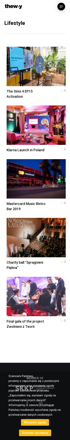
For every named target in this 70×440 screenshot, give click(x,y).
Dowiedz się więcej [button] (35, 433)
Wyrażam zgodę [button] (35, 422)
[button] (61, 6)
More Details (37, 63)
